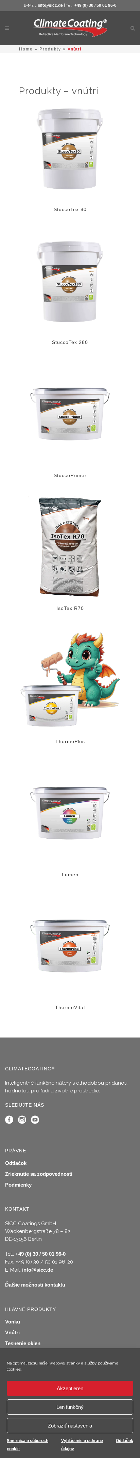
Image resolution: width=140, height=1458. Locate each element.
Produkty (50, 49)
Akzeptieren (70, 1388)
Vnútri (12, 1332)
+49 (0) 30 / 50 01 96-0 (95, 5)
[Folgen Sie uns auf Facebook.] (9, 1121)
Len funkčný (70, 1407)
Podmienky (18, 1185)
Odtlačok (124, 1440)
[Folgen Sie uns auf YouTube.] (35, 1121)
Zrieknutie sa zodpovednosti (38, 1174)
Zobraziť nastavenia (70, 1426)
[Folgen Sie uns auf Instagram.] (22, 1121)
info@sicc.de (50, 5)
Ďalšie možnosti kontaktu (35, 1285)
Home (26, 49)
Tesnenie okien (22, 1343)
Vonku (12, 1321)
